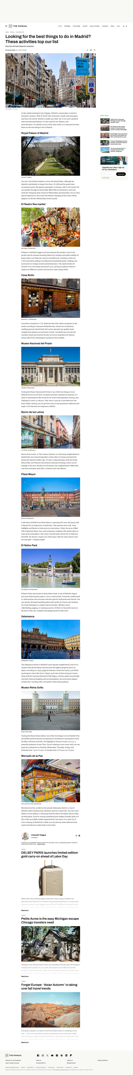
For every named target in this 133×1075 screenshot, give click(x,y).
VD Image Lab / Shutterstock (29, 589)
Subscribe (121, 174)
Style (60, 26)
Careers (23, 1067)
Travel (112, 26)
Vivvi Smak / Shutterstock (28, 450)
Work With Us (30, 1067)
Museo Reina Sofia (26, 732)
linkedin (79, 835)
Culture (85, 26)
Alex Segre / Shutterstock (28, 248)
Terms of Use (51, 1067)
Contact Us (70, 1060)
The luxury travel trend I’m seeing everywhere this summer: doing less (117, 149)
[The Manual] (18, 26)
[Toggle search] (126, 26)
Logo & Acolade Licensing (12, 1063)
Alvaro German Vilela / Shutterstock (31, 804)
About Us (38, 1060)
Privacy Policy (105, 177)
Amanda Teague (11, 50)
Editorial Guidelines (103, 1060)
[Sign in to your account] (124, 26)
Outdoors (105, 26)
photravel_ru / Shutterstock (28, 319)
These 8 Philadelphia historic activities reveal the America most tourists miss (118, 142)
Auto (118, 26)
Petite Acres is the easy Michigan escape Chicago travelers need (118, 120)
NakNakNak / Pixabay (11, 109)
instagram (76, 835)
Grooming (67, 26)
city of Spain (45, 113)
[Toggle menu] (6, 26)
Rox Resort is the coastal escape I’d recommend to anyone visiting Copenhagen (118, 128)
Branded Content (71, 1063)
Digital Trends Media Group (12, 1067)
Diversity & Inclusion (41, 1067)
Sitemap (76, 1067)
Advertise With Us (41, 1063)
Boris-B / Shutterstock (27, 518)
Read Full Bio (41, 844)
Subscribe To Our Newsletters (13, 1060)
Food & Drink (76, 26)
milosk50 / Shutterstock (27, 388)
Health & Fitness (95, 26)
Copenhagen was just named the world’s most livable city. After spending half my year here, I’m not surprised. (118, 136)
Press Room (69, 1067)
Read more (24, 910)
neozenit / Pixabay (26, 177)
